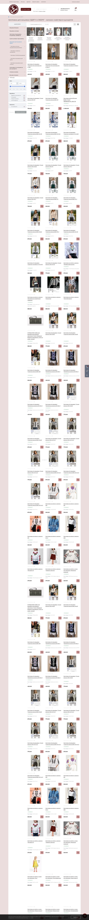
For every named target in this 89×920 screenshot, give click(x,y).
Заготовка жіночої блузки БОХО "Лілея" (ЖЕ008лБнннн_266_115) (70, 100)
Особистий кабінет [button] (76, 1)
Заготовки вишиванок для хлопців (16, 63)
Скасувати (11, 112)
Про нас (23, 1)
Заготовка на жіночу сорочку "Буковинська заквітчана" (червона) (35, 299)
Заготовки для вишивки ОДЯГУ (16, 42)
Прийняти (75, 917)
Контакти (43, 1)
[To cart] (42, 74)
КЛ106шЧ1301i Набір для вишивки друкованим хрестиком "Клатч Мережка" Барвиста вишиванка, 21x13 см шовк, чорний (35, 336)
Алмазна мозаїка (14, 72)
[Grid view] (78, 24)
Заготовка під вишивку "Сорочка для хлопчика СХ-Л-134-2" (52, 66)
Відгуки (28, 1)
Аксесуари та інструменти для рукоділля (16, 68)
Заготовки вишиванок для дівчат (16, 59)
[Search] (34, 9)
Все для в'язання (14, 75)
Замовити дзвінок (64, 10)
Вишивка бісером (14, 27)
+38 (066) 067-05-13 (65, 8)
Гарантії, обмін (35, 1)
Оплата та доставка (14, 1)
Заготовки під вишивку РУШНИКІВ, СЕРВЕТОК (15, 35)
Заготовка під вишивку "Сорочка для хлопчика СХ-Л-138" (34, 66)
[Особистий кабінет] (87, 375)
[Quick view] (43, 44)
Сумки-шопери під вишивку (17, 38)
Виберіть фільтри (20, 112)
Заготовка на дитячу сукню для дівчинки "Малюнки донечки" (71, 570)
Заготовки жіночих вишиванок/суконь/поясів (16, 47)
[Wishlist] (43, 47)
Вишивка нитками (14, 31)
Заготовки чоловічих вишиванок (15, 51)
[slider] (10, 86)
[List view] (74, 24)
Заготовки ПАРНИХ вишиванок (18, 55)
